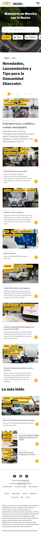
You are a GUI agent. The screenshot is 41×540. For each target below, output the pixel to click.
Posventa (24, 493)
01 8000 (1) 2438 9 (22, 483)
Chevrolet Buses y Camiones (23, 266)
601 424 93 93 (25, 480)
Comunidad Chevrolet (12, 270)
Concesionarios (16, 493)
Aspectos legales (7, 486)
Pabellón (6, 493)
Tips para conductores (12, 353)
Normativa (8, 235)
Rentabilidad (22, 104)
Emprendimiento (10, 104)
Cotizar (28, 497)
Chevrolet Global (33, 486)
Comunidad (8, 457)
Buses (7, 100)
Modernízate (33, 493)
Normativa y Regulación (12, 309)
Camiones (14, 100)
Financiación (14, 497)
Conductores (24, 100)
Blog (22, 497)
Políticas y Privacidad (20, 486)
